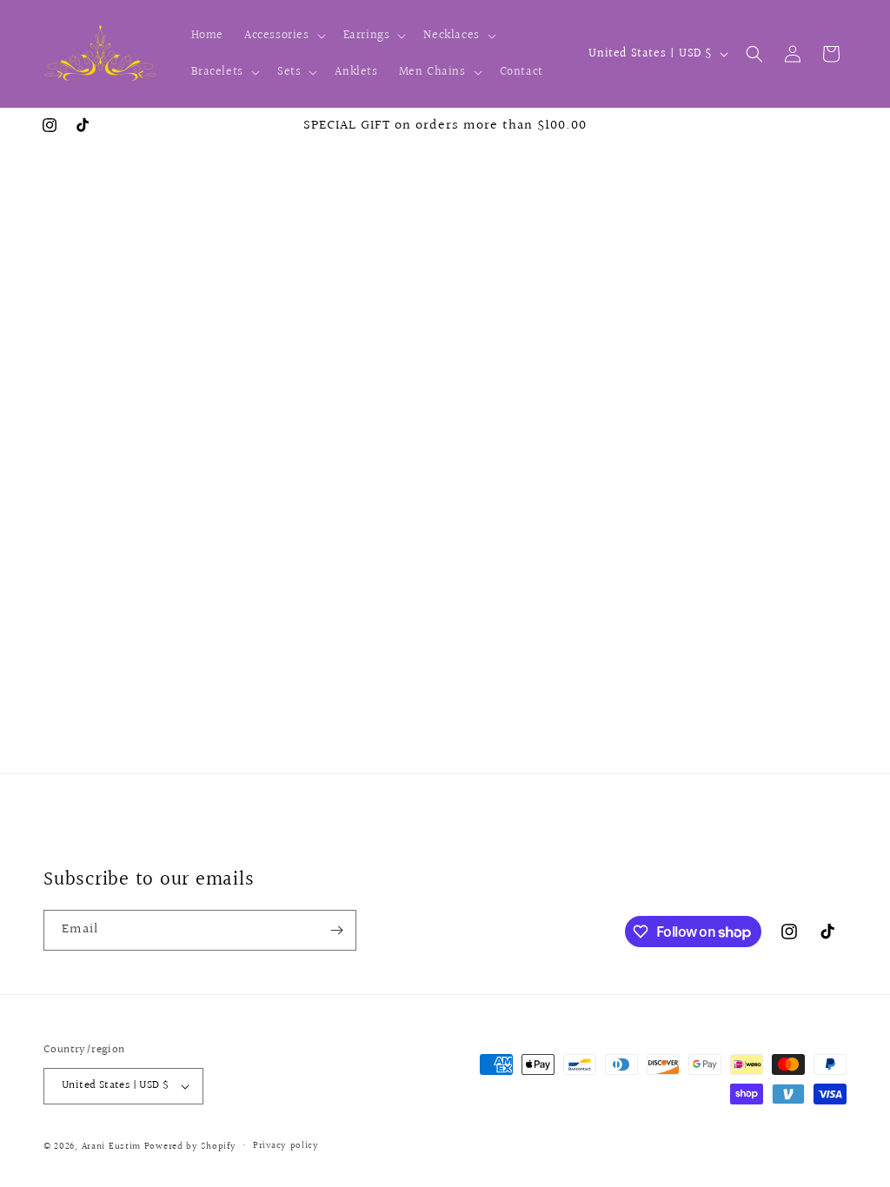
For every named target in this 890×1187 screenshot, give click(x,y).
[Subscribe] (336, 930)
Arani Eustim (111, 1146)
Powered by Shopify (190, 1146)
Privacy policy (286, 1145)
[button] (283, 35)
